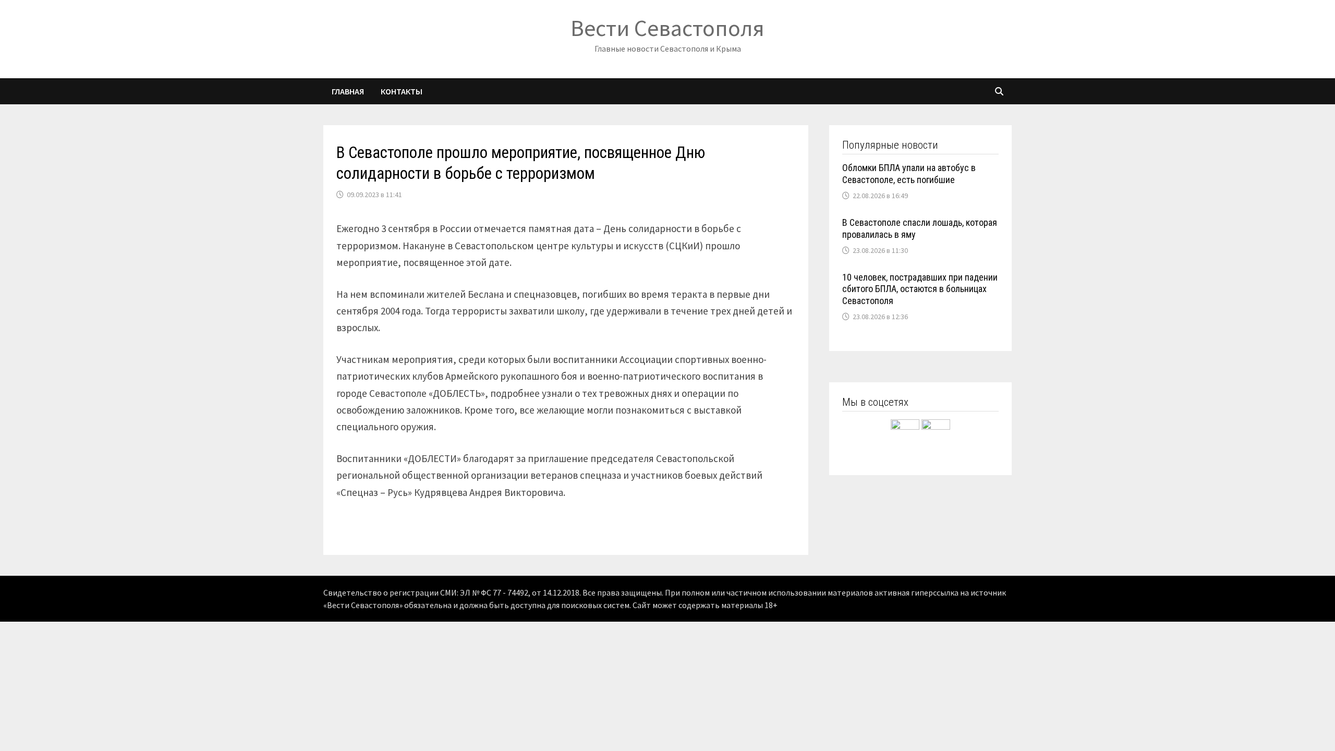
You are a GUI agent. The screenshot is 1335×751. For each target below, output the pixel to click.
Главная (348, 91)
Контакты (401, 91)
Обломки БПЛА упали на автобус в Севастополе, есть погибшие (909, 173)
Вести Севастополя (667, 28)
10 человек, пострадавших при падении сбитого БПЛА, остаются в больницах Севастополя (920, 289)
